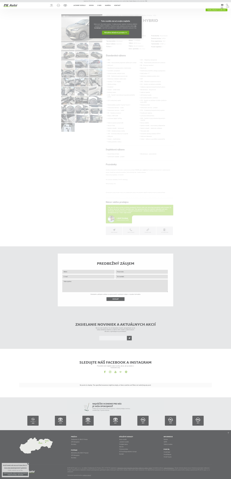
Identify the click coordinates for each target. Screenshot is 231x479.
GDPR (165, 442)
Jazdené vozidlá (79, 5)
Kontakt (117, 5)
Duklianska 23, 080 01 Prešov (79, 439)
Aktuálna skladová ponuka (115, 32)
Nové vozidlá (123, 439)
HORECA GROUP (87, 475)
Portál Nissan (167, 454)
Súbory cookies (168, 444)
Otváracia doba (123, 449)
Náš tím (121, 446)
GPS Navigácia (75, 442)
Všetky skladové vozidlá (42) (216, 10)
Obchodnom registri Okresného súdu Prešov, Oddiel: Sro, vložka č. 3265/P (134, 468)
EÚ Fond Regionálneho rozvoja (128, 451)
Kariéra (108, 5)
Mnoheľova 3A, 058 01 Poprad (79, 453)
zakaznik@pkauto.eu (169, 468)
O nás (99, 5)
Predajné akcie (123, 444)
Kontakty (73, 444)
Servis (91, 5)
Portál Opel (167, 452)
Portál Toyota (167, 457)
